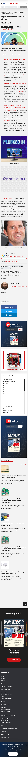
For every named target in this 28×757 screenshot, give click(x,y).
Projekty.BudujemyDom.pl (6, 694)
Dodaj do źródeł (6, 26)
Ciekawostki (6, 391)
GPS (4, 408)
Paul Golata (7, 120)
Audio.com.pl (4, 707)
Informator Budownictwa (6, 698)
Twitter (10, 311)
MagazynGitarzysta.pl (6, 709)
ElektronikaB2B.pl (5, 718)
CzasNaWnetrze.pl (5, 701)
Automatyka (9, 266)
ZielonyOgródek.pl (5, 700)
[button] (1, 634)
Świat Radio (3, 725)
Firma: (9, 261)
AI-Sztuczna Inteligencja (11, 7)
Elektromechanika (7, 400)
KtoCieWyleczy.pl (5, 737)
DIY (4, 396)
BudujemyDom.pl (4, 693)
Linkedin (10, 315)
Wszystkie (24, 7)
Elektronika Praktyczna (6, 722)
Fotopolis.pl (3, 731)
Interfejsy (5, 412)
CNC (4, 393)
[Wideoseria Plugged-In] (14, 149)
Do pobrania (3, 683)
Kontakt (3, 678)
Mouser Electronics (8, 29)
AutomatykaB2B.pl (5, 720)
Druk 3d (5, 398)
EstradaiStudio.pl (5, 713)
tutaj (16, 131)
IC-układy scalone (7, 410)
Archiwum (3, 682)
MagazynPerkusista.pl (6, 711)
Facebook (10, 307)
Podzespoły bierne (7, 379)
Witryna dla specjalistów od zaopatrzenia (14, 59)
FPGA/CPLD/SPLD (7, 406)
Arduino (20, 7)
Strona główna (4, 12)
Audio (4, 387)
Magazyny (3, 680)
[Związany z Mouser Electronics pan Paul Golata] (14, 233)
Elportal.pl (3, 724)
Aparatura (5, 383)
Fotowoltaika (6, 404)
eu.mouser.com (5, 297)
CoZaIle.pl (3, 696)
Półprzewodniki (18, 266)
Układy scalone (6, 268)
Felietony (15, 12)
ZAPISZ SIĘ (13, 754)
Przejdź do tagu (23, 464)
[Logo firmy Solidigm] (14, 179)
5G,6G (2, 7)
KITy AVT (3, 676)
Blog (10, 12)
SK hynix (21, 91)
